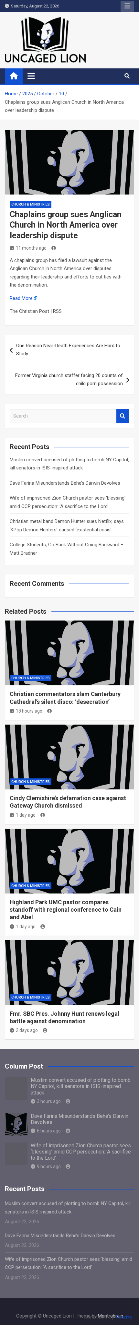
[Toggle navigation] (31, 75)
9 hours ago (49, 1166)
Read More (21, 298)
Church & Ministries (30, 204)
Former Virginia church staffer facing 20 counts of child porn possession (69, 380)
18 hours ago (29, 711)
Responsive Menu (127, 6)
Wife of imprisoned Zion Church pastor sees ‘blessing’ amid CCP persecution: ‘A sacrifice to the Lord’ (81, 1151)
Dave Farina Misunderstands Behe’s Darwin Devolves (65, 483)
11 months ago (31, 248)
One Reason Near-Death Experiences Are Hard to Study (68, 350)
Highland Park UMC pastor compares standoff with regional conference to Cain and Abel (66, 910)
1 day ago (26, 815)
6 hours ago (49, 1130)
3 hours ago (49, 1101)
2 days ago (27, 1030)
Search (122, 416)
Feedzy (124, 1317)
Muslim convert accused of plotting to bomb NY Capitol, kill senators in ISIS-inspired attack (81, 1086)
